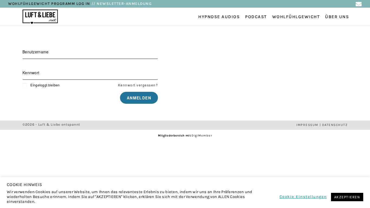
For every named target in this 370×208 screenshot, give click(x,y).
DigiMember (202, 135)
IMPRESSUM (307, 125)
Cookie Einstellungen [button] (303, 197)
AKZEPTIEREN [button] (347, 197)
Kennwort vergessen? (138, 85)
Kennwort (30, 72)
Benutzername (35, 51)
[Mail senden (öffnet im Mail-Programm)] (358, 4)
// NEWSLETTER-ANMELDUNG (122, 3)
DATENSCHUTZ (335, 125)
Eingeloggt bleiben (45, 85)
